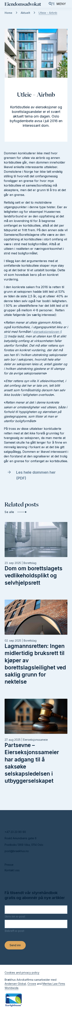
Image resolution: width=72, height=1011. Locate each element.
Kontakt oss (12, 870)
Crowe (31, 983)
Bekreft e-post (14, 931)
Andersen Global (15, 983)
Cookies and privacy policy (22, 972)
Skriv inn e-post (15, 916)
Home (8, 12)
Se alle (9, 512)
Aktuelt (25, 12)
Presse (9, 864)
